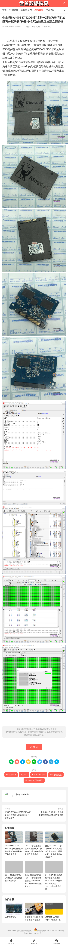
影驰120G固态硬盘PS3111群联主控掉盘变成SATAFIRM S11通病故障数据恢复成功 (33, 880)
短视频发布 (26, 9)
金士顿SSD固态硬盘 (34, 780)
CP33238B (11, 774)
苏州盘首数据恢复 (34, 3)
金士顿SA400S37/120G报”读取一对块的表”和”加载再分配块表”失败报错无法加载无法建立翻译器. (34, 732)
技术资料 (50, 9)
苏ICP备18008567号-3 (33, 933)
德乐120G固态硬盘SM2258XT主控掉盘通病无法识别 (13, 877)
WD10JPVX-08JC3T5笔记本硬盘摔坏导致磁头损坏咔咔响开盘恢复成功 (18, 815)
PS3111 (24, 774)
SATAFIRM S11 (38, 774)
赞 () (34, 747)
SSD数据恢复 (56, 774)
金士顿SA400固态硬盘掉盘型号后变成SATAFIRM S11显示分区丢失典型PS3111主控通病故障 (53, 881)
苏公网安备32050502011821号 (50, 930)
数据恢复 (13, 9)
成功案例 (38, 9)
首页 (4, 9)
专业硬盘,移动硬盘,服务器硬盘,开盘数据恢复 (34, 918)
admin (25, 794)
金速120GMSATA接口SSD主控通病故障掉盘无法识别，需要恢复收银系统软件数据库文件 (53, 851)
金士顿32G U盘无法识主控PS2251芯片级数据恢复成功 (51, 813)
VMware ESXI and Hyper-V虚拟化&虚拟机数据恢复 (53, 918)
